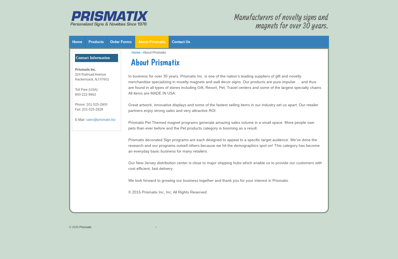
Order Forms (121, 42)
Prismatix (85, 227)
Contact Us (181, 42)
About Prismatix (151, 42)
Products (96, 42)
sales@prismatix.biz (101, 120)
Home (77, 42)
